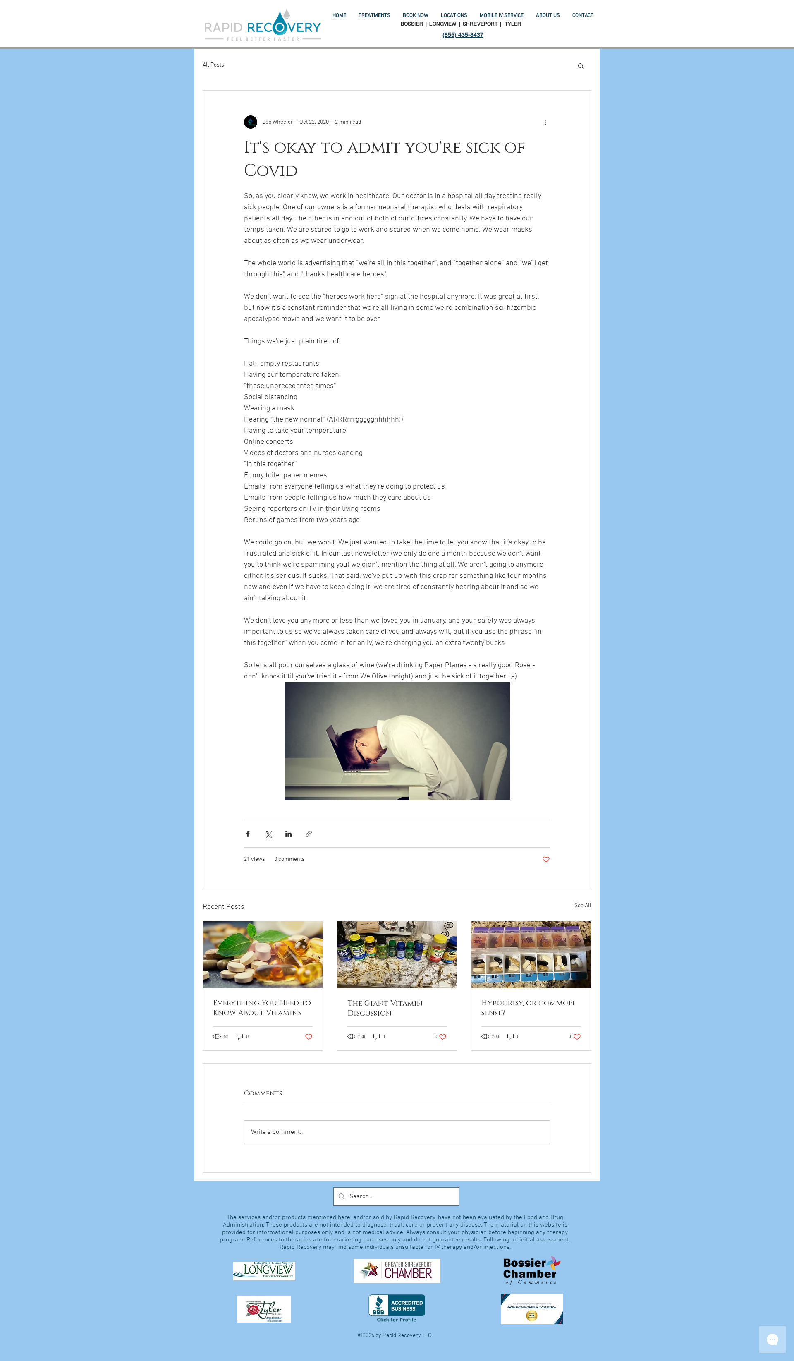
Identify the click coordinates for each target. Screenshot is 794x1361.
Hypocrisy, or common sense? (527, 1008)
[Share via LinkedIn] (288, 834)
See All (582, 905)
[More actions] (545, 122)
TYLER (513, 24)
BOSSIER (412, 24)
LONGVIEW (442, 24)
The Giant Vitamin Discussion (385, 1008)
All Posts (213, 65)
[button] (581, 65)
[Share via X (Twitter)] (268, 834)
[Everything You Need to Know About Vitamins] (263, 954)
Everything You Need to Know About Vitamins (262, 1008)
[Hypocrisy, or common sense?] (531, 954)
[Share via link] (309, 834)
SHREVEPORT (480, 24)
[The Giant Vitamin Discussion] (397, 954)
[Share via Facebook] (248, 834)
